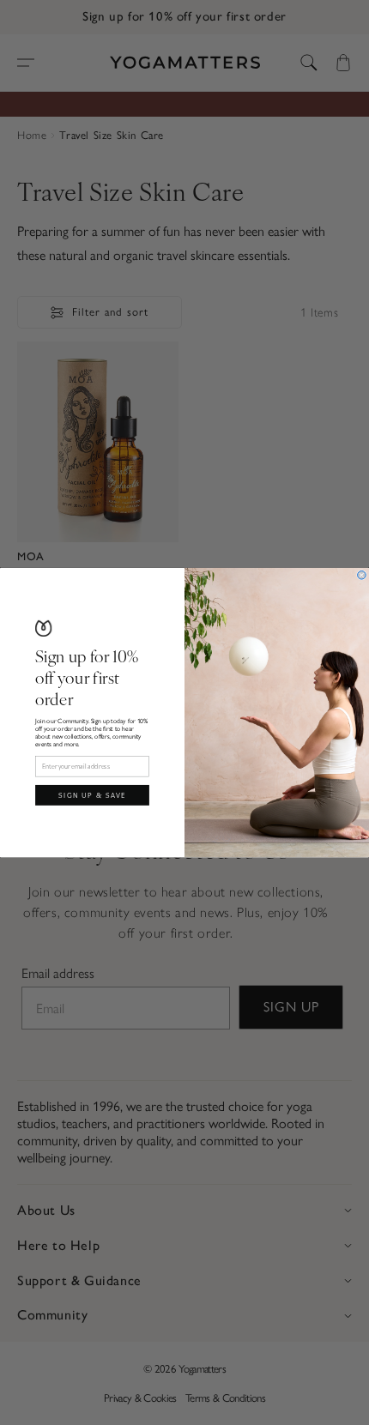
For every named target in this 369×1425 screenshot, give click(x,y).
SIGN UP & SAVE (92, 795)
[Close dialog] (362, 575)
